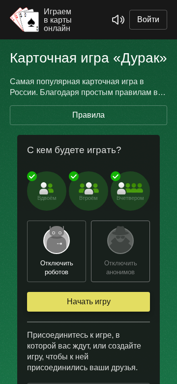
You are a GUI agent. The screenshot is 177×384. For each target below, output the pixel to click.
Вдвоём (47, 198)
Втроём (88, 198)
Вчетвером (130, 198)
